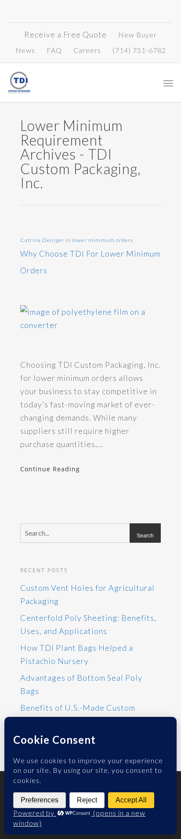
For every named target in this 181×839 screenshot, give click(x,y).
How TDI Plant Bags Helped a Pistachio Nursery (76, 654)
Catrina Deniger (42, 240)
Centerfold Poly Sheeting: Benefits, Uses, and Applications (88, 624)
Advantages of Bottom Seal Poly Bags (81, 684)
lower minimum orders (102, 240)
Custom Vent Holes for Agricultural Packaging (87, 594)
